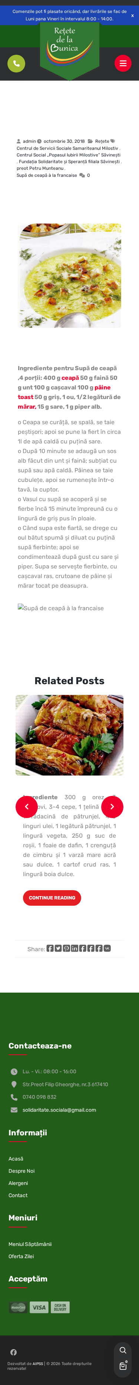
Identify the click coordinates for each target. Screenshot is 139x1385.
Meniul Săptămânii (30, 1244)
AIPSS (38, 1364)
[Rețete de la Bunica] (70, 47)
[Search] (122, 1351)
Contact (18, 1195)
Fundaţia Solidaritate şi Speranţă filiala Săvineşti (69, 161)
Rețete (41, 95)
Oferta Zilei (21, 1256)
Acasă (16, 1159)
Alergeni (18, 1183)
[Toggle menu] (123, 63)
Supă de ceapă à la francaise (62, 115)
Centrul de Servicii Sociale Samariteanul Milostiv (67, 148)
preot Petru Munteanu (40, 168)
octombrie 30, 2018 (64, 141)
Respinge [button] (132, 15)
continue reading (52, 898)
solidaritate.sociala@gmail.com (59, 1110)
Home (21, 95)
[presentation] (27, 807)
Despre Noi (21, 1171)
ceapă (70, 377)
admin (29, 141)
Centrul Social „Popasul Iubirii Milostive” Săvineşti (68, 155)
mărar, (27, 406)
